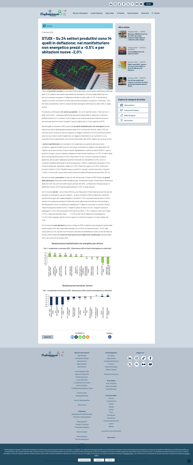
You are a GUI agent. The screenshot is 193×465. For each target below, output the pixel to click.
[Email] (84, 337)
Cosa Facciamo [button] (132, 13)
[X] (76, 337)
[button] (156, 13)
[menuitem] (110, 6)
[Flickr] (143, 364)
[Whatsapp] (80, 337)
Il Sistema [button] (120, 13)
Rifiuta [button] (110, 460)
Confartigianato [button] (97, 13)
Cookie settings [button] (84, 460)
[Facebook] (72, 337)
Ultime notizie (129, 105)
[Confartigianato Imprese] (53, 13)
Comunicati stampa (131, 110)
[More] (87, 337)
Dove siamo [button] (110, 13)
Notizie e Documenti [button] (80, 13)
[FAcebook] (150, 358)
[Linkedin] (130, 358)
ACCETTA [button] (99, 460)
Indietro (47, 337)
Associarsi (145, 13)
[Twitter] (130, 364)
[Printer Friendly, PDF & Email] (109, 338)
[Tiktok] (143, 358)
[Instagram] (136, 358)
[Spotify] (136, 364)
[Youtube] (150, 364)
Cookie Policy (128, 453)
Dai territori (128, 120)
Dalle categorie (129, 115)
